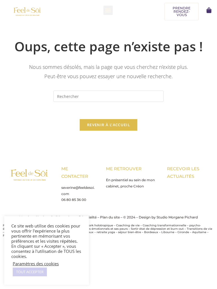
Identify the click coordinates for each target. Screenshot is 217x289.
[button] (108, 10)
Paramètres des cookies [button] (36, 263)
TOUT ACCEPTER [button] (30, 271)
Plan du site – (111, 217)
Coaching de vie (128, 225)
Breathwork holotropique (95, 225)
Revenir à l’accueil (108, 124)
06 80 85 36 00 (73, 200)
